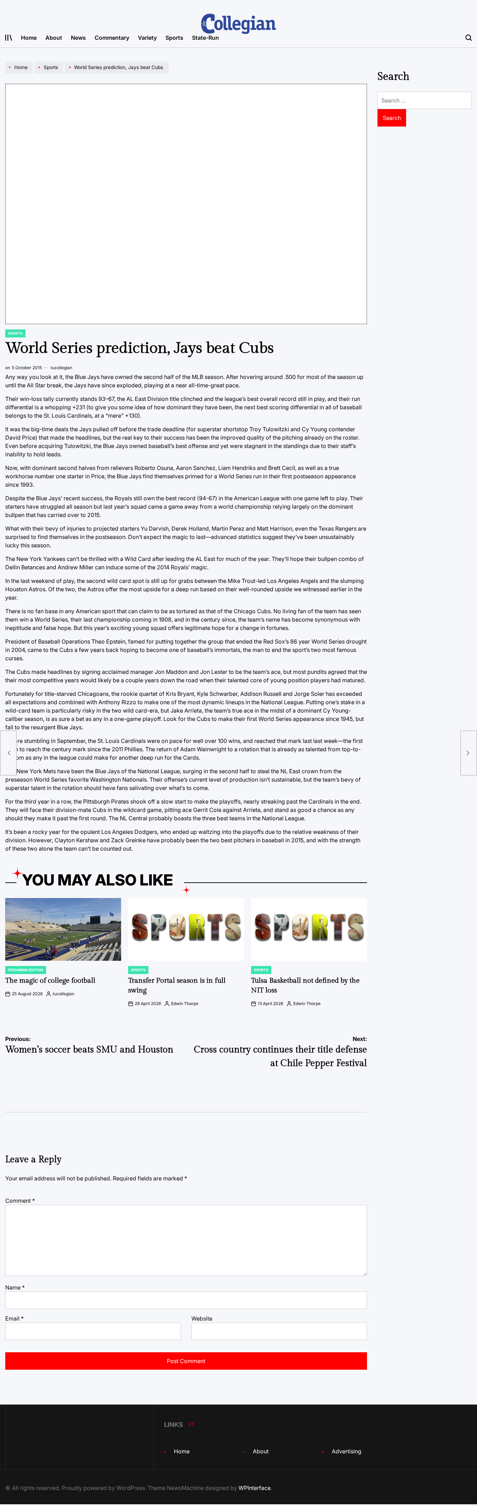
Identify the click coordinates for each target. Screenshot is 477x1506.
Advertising (346, 1451)
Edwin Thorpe (184, 1003)
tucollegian (61, 367)
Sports (174, 37)
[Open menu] (8, 37)
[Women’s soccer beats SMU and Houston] (8, 753)
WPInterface (255, 1487)
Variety (147, 37)
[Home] (20, 73)
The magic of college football (50, 980)
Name (15, 1287)
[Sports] (50, 73)
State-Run (205, 37)
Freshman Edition (25, 970)
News (78, 37)
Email (14, 1318)
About (53, 37)
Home (29, 37)
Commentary (112, 37)
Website (201, 1318)
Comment (20, 1200)
